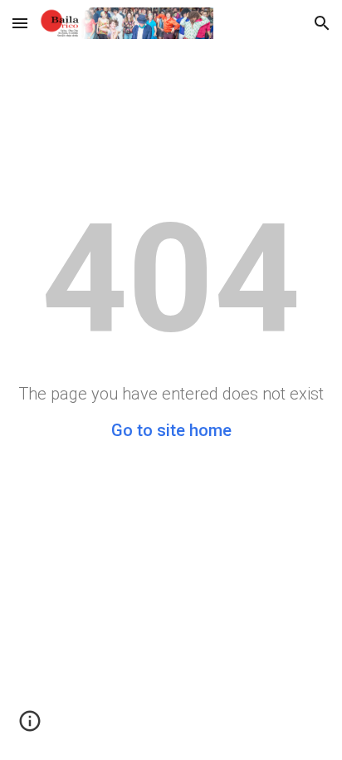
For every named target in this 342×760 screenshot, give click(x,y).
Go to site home (171, 430)
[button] (20, 23)
